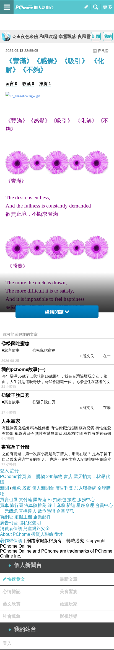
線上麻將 (56, 505)
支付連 (25, 499)
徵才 (59, 534)
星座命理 (85, 505)
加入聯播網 (85, 488)
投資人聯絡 (42, 534)
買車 (4, 505)
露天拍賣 (82, 476)
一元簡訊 (9, 511)
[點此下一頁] (57, 96)
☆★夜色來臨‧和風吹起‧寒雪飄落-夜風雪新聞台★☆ (54, 36)
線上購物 (36, 476)
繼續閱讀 (54, 312)
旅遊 (71, 499)
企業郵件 (42, 517)
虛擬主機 (23, 517)
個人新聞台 (43, 488)
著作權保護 (11, 540)
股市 (26, 488)
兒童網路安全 (36, 528)
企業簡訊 (65, 511)
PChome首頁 (13, 476)
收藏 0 (28, 83)
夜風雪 (103, 51)
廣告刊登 (64, 488)
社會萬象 (11, 616)
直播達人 (28, 511)
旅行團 (16, 505)
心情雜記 (11, 591)
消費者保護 (11, 528)
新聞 (4, 488)
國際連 (39, 499)
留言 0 (11, 83)
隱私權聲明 (30, 522)
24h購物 (54, 476)
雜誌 (70, 505)
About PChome (15, 534)
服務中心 (86, 499)
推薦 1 (45, 83)
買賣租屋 (9, 499)
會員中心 (104, 505)
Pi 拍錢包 (57, 499)
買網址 (6, 517)
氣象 (16, 488)
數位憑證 (46, 511)
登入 (4, 470)
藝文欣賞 (11, 604)
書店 (68, 476)
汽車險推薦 (35, 505)
